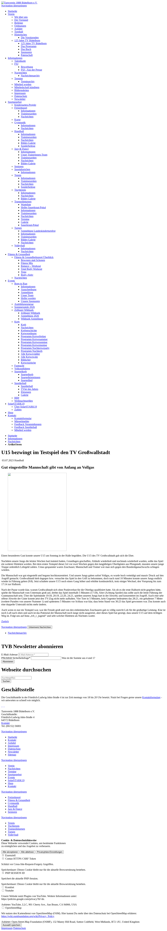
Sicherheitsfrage (15, 658)
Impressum (7, 928)
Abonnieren (8, 661)
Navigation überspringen (14, 5)
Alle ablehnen (27, 852)
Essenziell (10, 855)
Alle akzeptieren (10, 852)
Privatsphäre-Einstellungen (49, 852)
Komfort (9, 887)
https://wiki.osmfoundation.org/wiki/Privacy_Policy (27, 916)
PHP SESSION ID (15, 873)
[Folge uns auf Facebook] (1, 705)
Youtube (9, 890)
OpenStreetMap (13, 907)
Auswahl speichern (11, 925)
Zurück (5, 621)
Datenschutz (19, 928)
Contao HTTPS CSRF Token (20, 858)
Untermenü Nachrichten (40, 627)
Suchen (6, 681)
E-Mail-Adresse (9, 654)
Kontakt (5, 723)
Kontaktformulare (151, 697)
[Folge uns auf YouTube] (4, 705)
